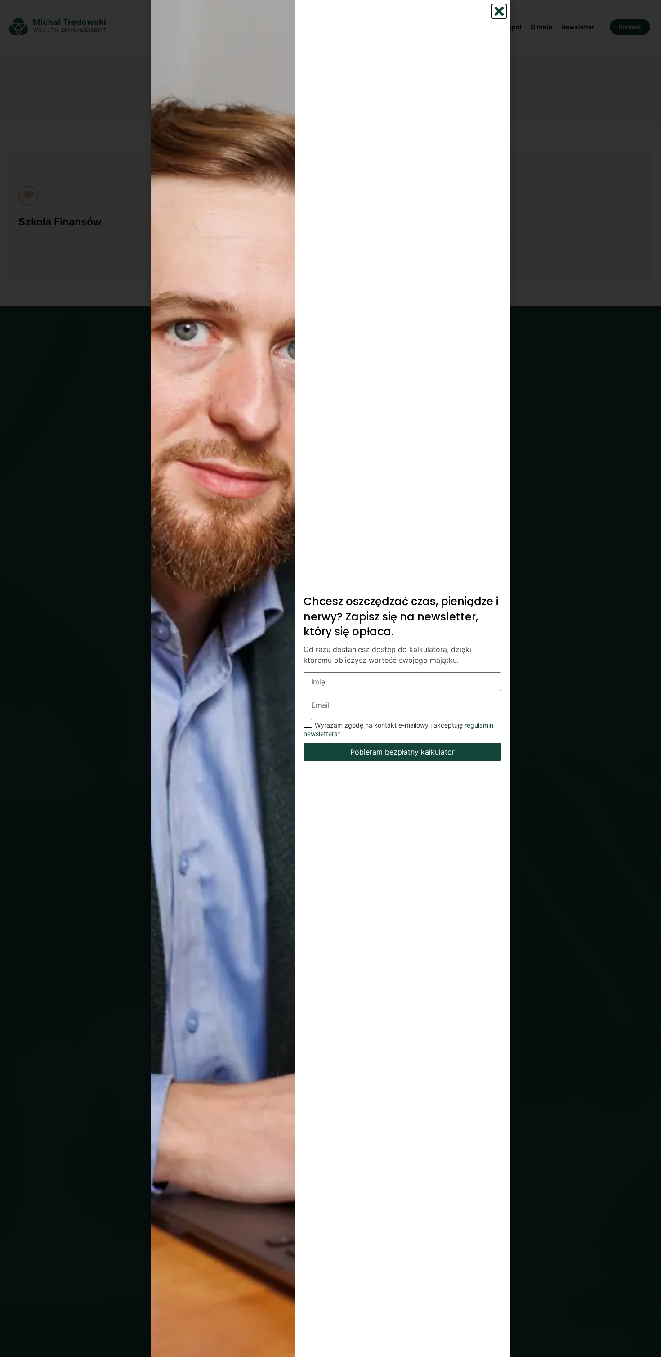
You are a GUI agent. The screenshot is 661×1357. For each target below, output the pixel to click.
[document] (330, 678)
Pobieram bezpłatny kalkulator (402, 751)
